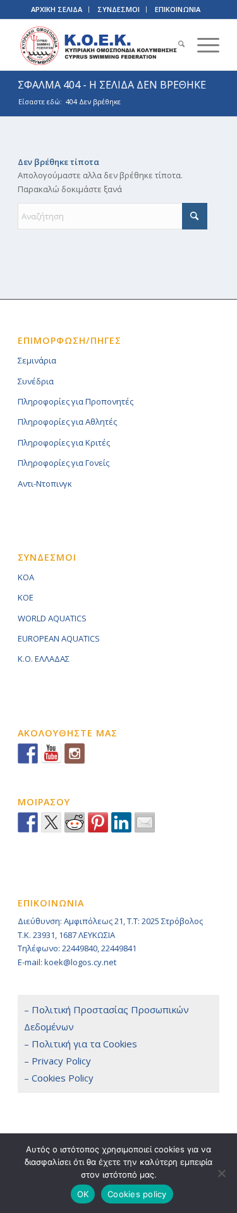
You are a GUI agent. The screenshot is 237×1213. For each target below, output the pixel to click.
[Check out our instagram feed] (74, 753)
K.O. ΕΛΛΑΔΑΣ (44, 658)
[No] (221, 1173)
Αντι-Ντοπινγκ (45, 483)
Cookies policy (137, 1194)
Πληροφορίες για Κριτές (64, 442)
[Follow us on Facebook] (28, 753)
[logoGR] (98, 45)
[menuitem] (175, 45)
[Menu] (202, 45)
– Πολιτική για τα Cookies (80, 1043)
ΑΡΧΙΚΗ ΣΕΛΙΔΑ (56, 9)
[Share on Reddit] (74, 822)
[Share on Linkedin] (121, 822)
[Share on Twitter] (51, 822)
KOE (25, 597)
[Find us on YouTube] (51, 753)
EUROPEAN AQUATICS (59, 638)
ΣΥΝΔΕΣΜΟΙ (118, 9)
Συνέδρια (36, 381)
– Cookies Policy (59, 1077)
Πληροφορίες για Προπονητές (75, 401)
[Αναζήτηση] (175, 45)
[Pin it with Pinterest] (98, 822)
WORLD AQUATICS (52, 618)
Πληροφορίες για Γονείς (63, 462)
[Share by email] (145, 822)
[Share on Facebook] (28, 822)
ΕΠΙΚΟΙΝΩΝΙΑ (177, 9)
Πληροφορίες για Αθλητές (67, 421)
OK (83, 1194)
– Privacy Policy (57, 1060)
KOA (26, 577)
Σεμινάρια (37, 360)
